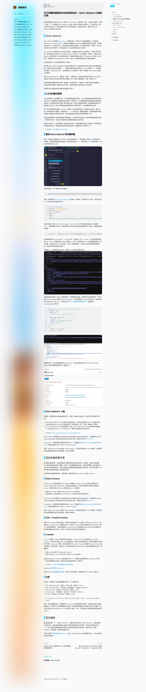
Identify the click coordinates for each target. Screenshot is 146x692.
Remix (89, 142)
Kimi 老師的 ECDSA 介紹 (59, 129)
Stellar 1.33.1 (59, 679)
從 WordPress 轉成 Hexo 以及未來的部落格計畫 (57, 647)
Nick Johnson (62, 41)
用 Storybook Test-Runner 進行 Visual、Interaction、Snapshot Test (88, 647)
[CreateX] (44, 534)
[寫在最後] (44, 617)
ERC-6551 (89, 439)
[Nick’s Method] (44, 35)
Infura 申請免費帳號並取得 (78, 302)
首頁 (45, 5)
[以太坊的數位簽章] (44, 93)
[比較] (44, 577)
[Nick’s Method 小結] (44, 411)
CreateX (46, 539)
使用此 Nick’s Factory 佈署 (87, 443)
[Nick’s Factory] (44, 478)
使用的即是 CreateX (56, 568)
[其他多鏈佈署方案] (44, 457)
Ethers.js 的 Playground (62, 199)
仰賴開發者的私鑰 (58, 572)
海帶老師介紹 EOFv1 (59, 633)
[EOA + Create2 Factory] (44, 517)
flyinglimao (50, 679)
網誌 (48, 5)
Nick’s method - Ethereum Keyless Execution (66, 433)
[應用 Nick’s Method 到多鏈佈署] (44, 134)
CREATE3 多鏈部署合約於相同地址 (62, 564)
